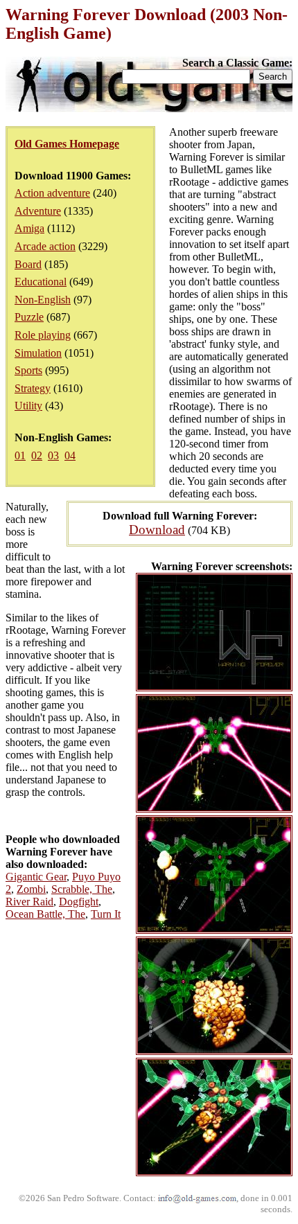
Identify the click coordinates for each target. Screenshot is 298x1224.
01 (20, 455)
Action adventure (52, 193)
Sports (28, 370)
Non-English (43, 299)
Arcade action (45, 246)
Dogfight (78, 901)
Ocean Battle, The (45, 914)
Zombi (31, 889)
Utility (28, 405)
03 (53, 455)
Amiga (29, 228)
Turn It (106, 914)
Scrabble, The (81, 889)
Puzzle (29, 317)
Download (157, 529)
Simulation (38, 353)
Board (28, 264)
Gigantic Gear (36, 876)
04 (70, 455)
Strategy (33, 388)
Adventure (38, 211)
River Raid (29, 901)
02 (36, 455)
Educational (41, 281)
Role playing (43, 335)
